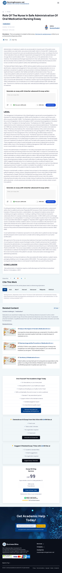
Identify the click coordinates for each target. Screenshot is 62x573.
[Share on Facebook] (10, 278)
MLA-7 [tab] (17, 289)
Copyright (47, 568)
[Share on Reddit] (17, 278)
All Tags (56, 308)
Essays (9, 11)
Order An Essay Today (31, 490)
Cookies (51, 568)
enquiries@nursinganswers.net (45, 552)
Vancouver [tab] (33, 289)
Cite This (14, 40)
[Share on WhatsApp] (25, 278)
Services (39, 544)
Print (6, 40)
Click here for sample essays (43, 34)
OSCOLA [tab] (51, 289)
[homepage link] (3, 11)
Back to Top (5, 563)
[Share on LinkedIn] (21, 278)
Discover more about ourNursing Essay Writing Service (31, 410)
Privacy (34, 568)
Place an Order (41, 526)
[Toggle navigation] (58, 2)
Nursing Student (55, 28)
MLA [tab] (10, 289)
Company (40, 547)
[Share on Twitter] (14, 278)
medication (6, 24)
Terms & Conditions (41, 568)
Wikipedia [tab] (42, 289)
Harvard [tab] (24, 289)
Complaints (56, 568)
